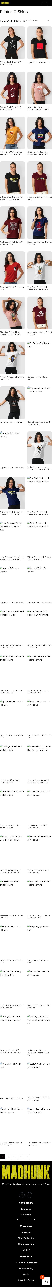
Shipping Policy (26, 1280)
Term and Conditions (26, 1262)
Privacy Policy (26, 1268)
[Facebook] (22, 1195)
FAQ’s (26, 1274)
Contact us (26, 1209)
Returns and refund (26, 1220)
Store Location (26, 1244)
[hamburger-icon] (44, 3)
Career (26, 1249)
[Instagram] (29, 1195)
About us (26, 1232)
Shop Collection (26, 1238)
